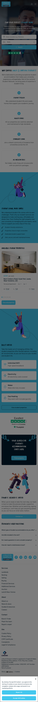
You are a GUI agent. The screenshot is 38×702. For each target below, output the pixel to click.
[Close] (36, 679)
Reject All (19, 692)
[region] (19, 689)
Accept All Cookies (19, 698)
